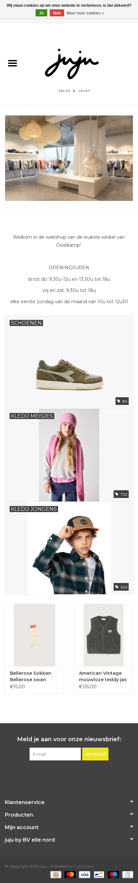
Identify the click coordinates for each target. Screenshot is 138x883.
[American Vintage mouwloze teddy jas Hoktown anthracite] (103, 635)
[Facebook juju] (63, 773)
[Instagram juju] (75, 773)
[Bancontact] (98, 874)
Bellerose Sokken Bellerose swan (30, 676)
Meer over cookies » (85, 13)
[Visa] (84, 874)
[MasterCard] (69, 874)
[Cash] (55, 874)
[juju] (81, 64)
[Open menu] (12, 62)
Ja (41, 13)
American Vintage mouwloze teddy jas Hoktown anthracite (103, 676)
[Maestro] (113, 874)
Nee (57, 13)
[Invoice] (126, 874)
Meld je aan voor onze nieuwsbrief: (69, 739)
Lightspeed (84, 866)
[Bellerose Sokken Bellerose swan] (34, 635)
